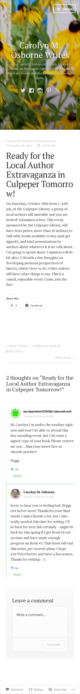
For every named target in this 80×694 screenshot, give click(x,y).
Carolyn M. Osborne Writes (40, 50)
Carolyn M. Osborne (19, 141)
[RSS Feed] (57, 90)
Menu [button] (67, 9)
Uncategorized (45, 141)
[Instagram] (40, 90)
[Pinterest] (49, 90)
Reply (18, 476)
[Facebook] (31, 90)
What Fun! (63, 358)
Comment (53, 644)
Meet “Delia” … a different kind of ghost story (32, 348)
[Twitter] (23, 90)
